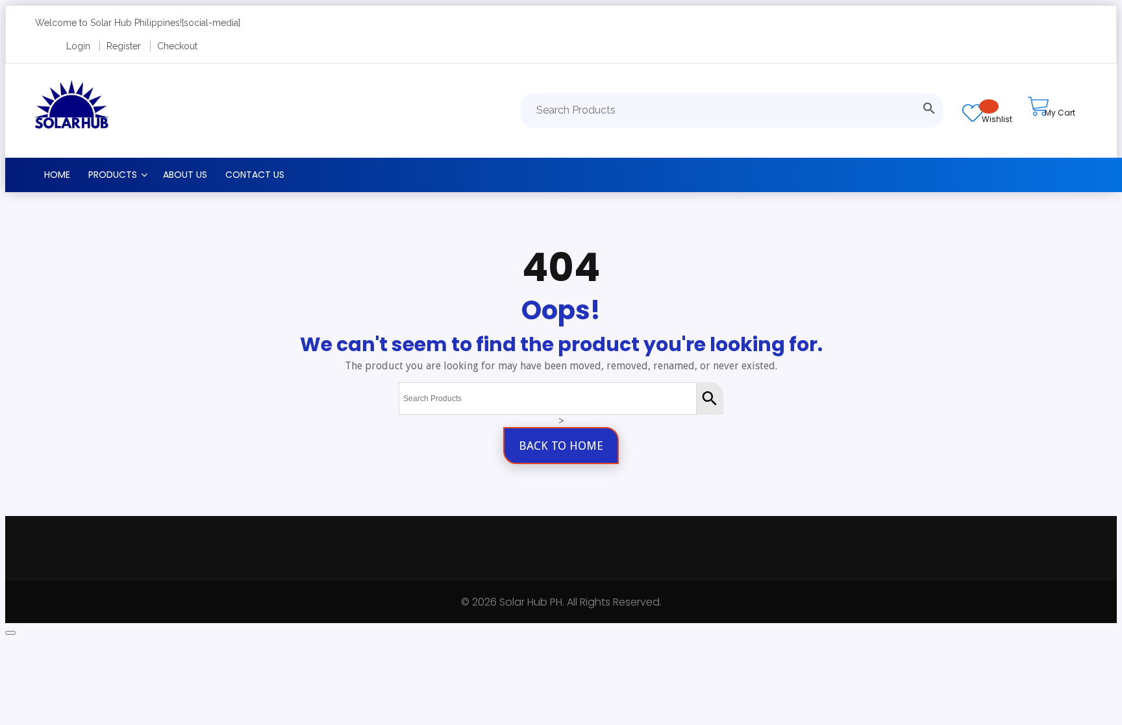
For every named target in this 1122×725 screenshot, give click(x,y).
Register (123, 46)
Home (57, 174)
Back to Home (561, 445)
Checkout (177, 46)
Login (78, 46)
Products (112, 174)
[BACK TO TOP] (10, 633)
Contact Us (254, 174)
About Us (185, 174)
